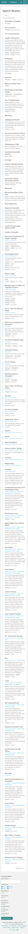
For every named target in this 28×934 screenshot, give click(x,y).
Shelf (10, 888)
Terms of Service (22, 925)
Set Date (3, 904)
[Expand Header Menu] (25, 2)
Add (3, 893)
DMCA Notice (15, 927)
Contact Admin (12, 925)
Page (4, 886)
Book (4, 888)
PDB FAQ (22, 927)
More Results (20, 868)
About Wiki (4, 925)
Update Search (7, 918)
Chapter (11, 886)
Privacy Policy (6, 927)
